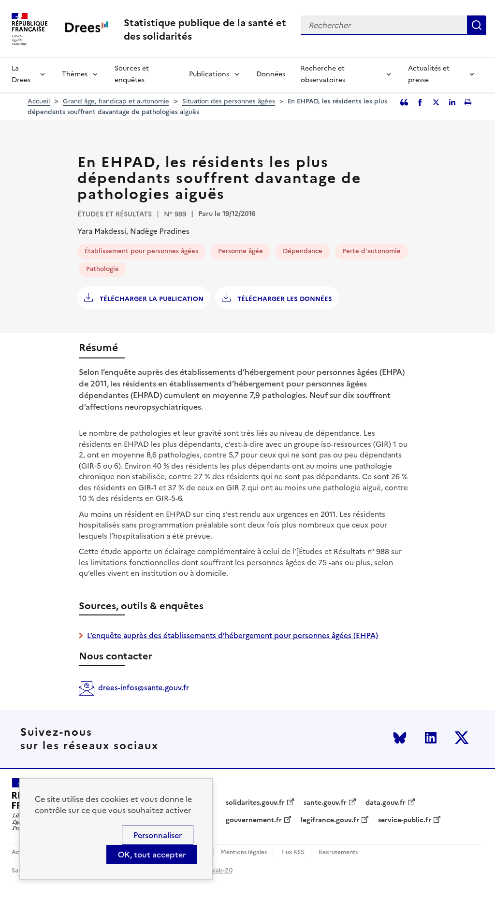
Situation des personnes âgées (228, 101)
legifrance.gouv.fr (330, 820)
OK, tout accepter (152, 854)
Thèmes (74, 74)
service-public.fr (404, 820)
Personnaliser (157, 835)
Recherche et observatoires (323, 74)
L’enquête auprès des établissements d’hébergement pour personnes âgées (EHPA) (232, 635)
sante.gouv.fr (325, 803)
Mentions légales (244, 852)
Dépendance (302, 251)
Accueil (39, 101)
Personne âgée (240, 251)
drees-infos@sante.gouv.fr (143, 687)
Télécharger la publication (151, 298)
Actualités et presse (429, 74)
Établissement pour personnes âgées (141, 251)
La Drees (21, 74)
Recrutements (338, 852)
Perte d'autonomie (371, 251)
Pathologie (102, 268)
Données (270, 74)
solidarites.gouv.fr (255, 803)
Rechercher (476, 25)
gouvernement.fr (254, 820)
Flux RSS (292, 852)
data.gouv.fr (385, 803)
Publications (209, 74)
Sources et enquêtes (132, 74)
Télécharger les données (283, 298)
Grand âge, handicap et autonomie (116, 101)
